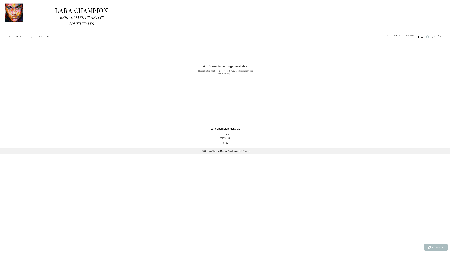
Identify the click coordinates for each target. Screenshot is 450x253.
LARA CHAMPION (81, 10)
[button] (439, 36)
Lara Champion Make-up (225, 128)
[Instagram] (422, 37)
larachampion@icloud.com (393, 36)
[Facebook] (418, 37)
